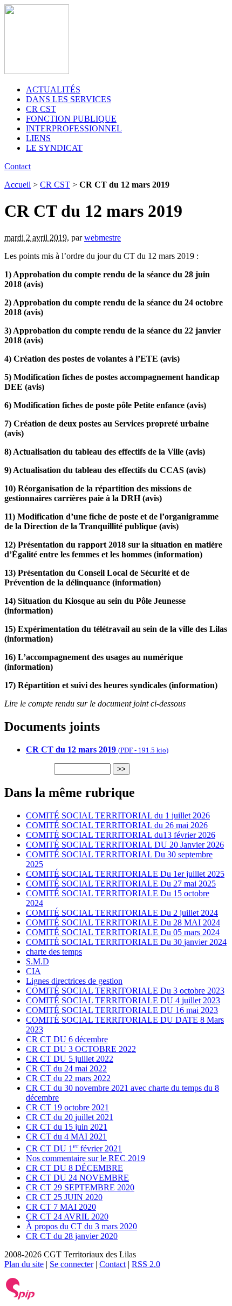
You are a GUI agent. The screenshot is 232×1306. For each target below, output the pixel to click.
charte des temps (54, 951)
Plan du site (24, 1264)
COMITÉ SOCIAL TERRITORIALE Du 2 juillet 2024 (122, 912)
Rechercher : (28, 768)
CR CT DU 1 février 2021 (74, 1148)
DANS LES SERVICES (68, 99)
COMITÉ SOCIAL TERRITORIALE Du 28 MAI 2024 (123, 922)
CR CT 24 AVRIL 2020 (67, 1216)
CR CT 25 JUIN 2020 (64, 1197)
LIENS (38, 138)
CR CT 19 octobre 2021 (67, 1107)
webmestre (102, 237)
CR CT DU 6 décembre (67, 1039)
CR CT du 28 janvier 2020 (72, 1236)
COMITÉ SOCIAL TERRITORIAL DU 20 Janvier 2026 (125, 844)
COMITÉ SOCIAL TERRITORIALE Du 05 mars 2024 (123, 932)
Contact (17, 166)
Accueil (17, 184)
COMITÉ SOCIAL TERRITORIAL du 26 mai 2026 (117, 825)
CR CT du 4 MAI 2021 (66, 1136)
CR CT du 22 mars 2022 (68, 1078)
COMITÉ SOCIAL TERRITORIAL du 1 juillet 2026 (118, 815)
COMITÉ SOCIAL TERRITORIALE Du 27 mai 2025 (121, 883)
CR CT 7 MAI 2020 (61, 1206)
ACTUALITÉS (53, 89)
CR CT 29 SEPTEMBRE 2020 (80, 1187)
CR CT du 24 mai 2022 (66, 1068)
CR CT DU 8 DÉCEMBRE (74, 1167)
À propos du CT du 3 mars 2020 (81, 1226)
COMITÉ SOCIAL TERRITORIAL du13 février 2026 (120, 834)
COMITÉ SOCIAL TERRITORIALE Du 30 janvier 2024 (126, 942)
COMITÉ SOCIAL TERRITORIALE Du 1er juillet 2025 (125, 873)
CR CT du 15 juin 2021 (66, 1126)
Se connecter (71, 1264)
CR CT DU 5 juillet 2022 (69, 1058)
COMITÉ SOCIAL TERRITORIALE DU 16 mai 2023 (122, 1010)
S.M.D (37, 961)
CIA (33, 971)
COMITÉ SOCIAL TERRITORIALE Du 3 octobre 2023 (125, 990)
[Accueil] (36, 71)
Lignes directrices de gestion (74, 980)
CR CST (41, 109)
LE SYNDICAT (54, 147)
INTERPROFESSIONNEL (74, 128)
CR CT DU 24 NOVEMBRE (77, 1177)
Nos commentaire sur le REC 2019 (85, 1158)
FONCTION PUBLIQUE (71, 118)
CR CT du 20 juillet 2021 (69, 1117)
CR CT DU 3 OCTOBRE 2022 (81, 1049)
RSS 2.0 (146, 1264)
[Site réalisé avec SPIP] (20, 1297)
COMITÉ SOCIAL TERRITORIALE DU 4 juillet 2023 (123, 1000)
